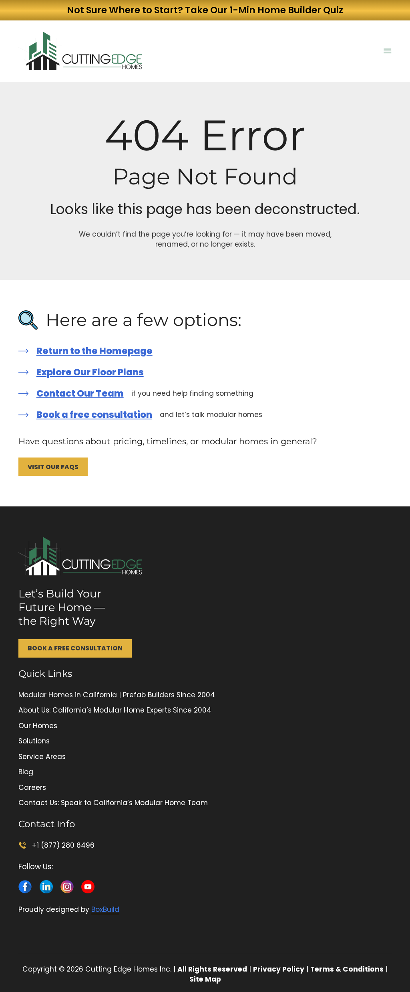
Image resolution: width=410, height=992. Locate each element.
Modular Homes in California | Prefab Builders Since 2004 (116, 695)
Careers (32, 787)
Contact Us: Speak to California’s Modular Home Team (113, 803)
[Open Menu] (388, 51)
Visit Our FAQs (53, 467)
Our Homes (37, 726)
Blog (25, 772)
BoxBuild (105, 909)
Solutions (34, 741)
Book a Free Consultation (75, 648)
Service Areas (42, 756)
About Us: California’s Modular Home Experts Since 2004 (114, 710)
